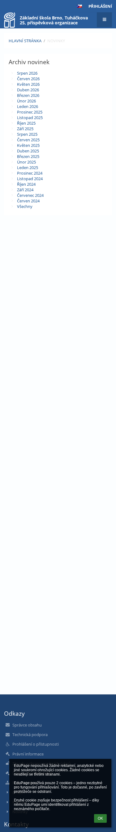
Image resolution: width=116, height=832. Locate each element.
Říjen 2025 (26, 123)
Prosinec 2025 (29, 112)
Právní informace (28, 754)
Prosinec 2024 (29, 173)
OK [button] (100, 818)
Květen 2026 (28, 84)
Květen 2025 (28, 145)
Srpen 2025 (27, 134)
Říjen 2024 (26, 184)
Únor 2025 (26, 162)
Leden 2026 (27, 106)
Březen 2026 (28, 95)
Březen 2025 (28, 156)
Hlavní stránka (25, 40)
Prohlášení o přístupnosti (35, 744)
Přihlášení (100, 6)
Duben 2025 (28, 151)
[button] (79, 6)
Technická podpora (30, 734)
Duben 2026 (28, 90)
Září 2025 (25, 128)
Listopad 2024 (30, 178)
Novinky (56, 40)
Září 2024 (25, 189)
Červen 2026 (28, 78)
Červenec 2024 (30, 195)
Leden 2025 (27, 167)
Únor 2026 (26, 101)
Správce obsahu (27, 725)
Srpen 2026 (27, 73)
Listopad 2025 (30, 117)
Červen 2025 (28, 140)
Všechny (24, 206)
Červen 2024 (28, 201)
